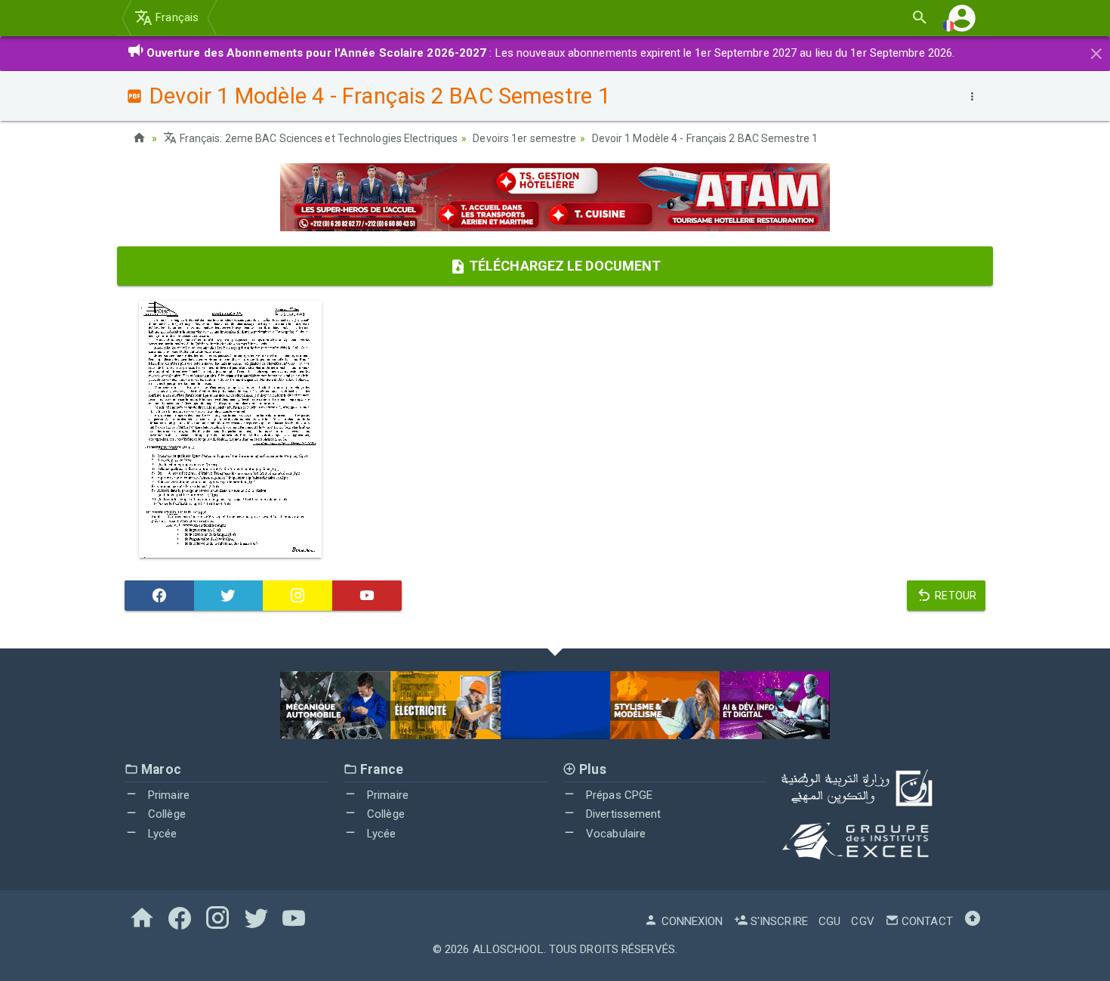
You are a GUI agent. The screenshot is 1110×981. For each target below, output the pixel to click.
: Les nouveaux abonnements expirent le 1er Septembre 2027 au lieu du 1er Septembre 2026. (550, 53)
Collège (165, 814)
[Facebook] (159, 595)
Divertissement (622, 814)
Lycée (161, 833)
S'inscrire (778, 921)
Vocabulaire (614, 833)
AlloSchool (508, 949)
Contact (926, 921)
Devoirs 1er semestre (524, 138)
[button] (962, 18)
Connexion (690, 921)
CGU (829, 921)
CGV (862, 921)
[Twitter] (229, 595)
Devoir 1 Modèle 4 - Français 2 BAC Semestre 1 (705, 138)
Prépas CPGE (617, 795)
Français (176, 17)
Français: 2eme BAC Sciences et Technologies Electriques (317, 138)
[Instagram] (297, 595)
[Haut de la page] (973, 921)
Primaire (167, 795)
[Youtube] (367, 595)
